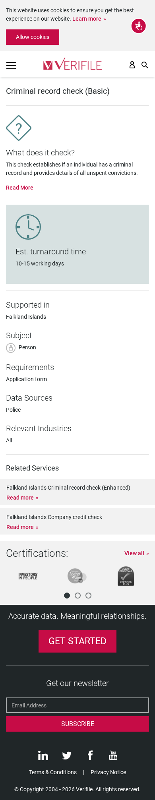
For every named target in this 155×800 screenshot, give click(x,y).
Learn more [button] (86, 18)
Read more (20, 497)
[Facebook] (90, 757)
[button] (67, 596)
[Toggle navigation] (11, 65)
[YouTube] (113, 757)
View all (134, 553)
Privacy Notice (108, 772)
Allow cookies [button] (32, 37)
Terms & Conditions (53, 772)
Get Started (77, 641)
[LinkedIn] (43, 757)
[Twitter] (67, 757)
